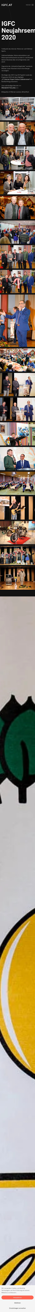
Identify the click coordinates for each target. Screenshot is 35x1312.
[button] (30, 5)
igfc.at (6, 4)
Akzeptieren (17, 1297)
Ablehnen (17, 1303)
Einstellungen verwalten (17, 1308)
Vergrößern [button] (17, 109)
